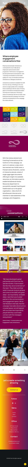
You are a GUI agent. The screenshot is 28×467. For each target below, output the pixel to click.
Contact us (14, 390)
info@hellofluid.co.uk (14, 441)
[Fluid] (5, 3)
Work (14, 414)
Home (14, 412)
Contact (14, 416)
